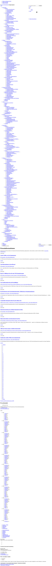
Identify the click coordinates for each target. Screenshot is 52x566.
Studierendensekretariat (10, 63)
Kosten (7, 57)
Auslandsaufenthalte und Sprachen (12, 198)
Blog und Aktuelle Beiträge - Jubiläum (12, 29)
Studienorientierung (7, 158)
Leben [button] (3, 101)
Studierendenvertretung (10, 25)
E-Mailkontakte (2, 553)
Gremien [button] (5, 23)
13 (2, 356)
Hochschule (4, 125)
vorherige (3, 344)
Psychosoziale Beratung (10, 68)
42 (2, 382)
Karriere (3, 232)
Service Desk (8, 179)
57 (2, 396)
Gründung (8, 83)
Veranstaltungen (9, 31)
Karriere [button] (3, 114)
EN (31, 10)
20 (2, 362)
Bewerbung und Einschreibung (9, 170)
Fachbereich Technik (9, 139)
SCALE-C (6, 218)
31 (2, 372)
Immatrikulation (9, 54)
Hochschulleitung (9, 16)
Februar (5, 430)
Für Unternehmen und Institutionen (12, 120)
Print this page (2, 400)
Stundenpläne (8, 73)
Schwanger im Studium (10, 108)
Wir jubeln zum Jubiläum (10, 28)
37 (2, 378)
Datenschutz (4, 526)
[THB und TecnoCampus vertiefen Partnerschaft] (15, 330)
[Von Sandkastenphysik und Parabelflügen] (16, 284)
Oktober (5, 423)
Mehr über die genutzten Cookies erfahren (7, 564)
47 (2, 387)
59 (2, 398)
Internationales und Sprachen (11, 35)
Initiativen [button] (6, 110)
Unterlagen (8, 56)
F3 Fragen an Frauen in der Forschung (12, 98)
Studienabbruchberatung (10, 66)
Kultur (5, 104)
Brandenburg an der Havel (8, 102)
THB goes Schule (9, 159)
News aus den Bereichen (10, 9)
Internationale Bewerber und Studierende (13, 64)
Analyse (3, 559)
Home (3, 243)
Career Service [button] (6, 116)
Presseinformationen (9, 10)
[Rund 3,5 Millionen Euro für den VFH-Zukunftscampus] (13, 275)
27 (2, 369)
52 (2, 391)
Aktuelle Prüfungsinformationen (11, 70)
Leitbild (7, 13)
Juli (5, 414)
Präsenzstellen (8, 36)
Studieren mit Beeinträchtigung (11, 67)
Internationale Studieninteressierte (11, 169)
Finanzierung (8, 82)
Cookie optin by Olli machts (4, 565)
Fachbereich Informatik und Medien (12, 21)
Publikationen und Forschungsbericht (10, 91)
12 (2, 355)
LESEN (1, 260)
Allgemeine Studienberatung (11, 62)
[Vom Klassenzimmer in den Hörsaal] (7, 266)
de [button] (29, 8)
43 (2, 383)
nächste (3, 399)
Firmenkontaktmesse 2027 (10, 119)
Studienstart (8, 78)
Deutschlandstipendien (10, 96)
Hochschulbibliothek (9, 37)
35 (2, 376)
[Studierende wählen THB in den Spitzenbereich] (9, 339)
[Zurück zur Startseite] (4, 4)
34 (2, 375)
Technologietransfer (9, 93)
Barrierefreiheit (4, 528)
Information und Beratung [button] (8, 60)
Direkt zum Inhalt (5, 2)
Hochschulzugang (9, 55)
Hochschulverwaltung (10, 17)
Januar (5, 419)
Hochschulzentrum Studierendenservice (12, 33)
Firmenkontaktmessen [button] (7, 118)
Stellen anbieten (9, 95)
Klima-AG (8, 111)
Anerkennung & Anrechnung (11, 65)
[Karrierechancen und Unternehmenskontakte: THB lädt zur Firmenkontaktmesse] (9, 293)
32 (2, 373)
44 (2, 384)
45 (2, 385)
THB (1, 5)
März (5, 429)
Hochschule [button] (4, 7)
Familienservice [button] (6, 106)
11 (2, 354)
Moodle (3, 532)
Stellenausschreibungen (8, 115)
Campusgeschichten (9, 11)
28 (2, 370)
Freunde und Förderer (10, 19)
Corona (7, 227)
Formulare (8, 59)
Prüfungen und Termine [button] (8, 69)
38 (2, 379)
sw (29, 7)
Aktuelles (6, 126)
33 (2, 374)
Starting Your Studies (9, 79)
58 (2, 397)
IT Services (8, 39)
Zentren (5, 150)
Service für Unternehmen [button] (8, 92)
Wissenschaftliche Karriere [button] (8, 97)
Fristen (7, 58)
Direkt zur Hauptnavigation (6, 1)
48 (2, 388)
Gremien (5, 141)
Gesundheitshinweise (7, 112)
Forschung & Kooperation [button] (6, 87)
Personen (3, 533)
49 (2, 389)
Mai (5, 416)
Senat (7, 24)
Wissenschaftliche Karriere (8, 215)
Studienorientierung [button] (7, 41)
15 (2, 358)
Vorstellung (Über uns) (8, 130)
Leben (3, 219)
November (6, 422)
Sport (5, 105)
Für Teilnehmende (9, 121)
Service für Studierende (8, 195)
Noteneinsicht (8, 72)
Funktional (3, 558)
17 (2, 360)
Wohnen (5, 103)
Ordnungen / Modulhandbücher (11, 76)
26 (2, 368)
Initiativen (6, 228)
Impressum (4, 525)
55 (2, 394)
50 (2, 390)
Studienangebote (7, 163)
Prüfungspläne (8, 188)
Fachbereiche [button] (6, 20)
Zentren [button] (5, 32)
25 (2, 367)
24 (2, 366)
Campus (7, 14)
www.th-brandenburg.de (4, 554)
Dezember (6, 421)
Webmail (3, 531)
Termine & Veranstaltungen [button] (8, 30)
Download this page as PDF (9, 400)
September (6, 424)
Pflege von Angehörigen (10, 107)
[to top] (0, 523)
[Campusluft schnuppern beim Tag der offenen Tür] (18, 302)
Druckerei (8, 85)
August (5, 413)
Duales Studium (9, 50)
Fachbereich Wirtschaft (10, 140)
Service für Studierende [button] (8, 77)
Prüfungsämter (8, 71)
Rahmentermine (9, 74)
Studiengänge (8, 46)
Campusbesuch (8, 42)
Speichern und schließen (21, 563)
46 (2, 386)
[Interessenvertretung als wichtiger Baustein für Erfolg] (7, 311)
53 (2, 392)
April (5, 417)
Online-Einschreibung (10, 53)
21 (2, 363)
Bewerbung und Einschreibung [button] (9, 52)
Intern (30, 11)
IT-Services (8, 86)
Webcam (3, 527)
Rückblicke (8, 122)
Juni (5, 415)
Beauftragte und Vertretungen (11, 18)
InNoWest (6, 217)
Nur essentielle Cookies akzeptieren (12, 563)
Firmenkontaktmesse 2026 (10, 237)
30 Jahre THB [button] (6, 26)
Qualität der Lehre (9, 38)
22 (2, 364)
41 (2, 381)
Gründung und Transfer (10, 34)
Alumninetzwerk (7, 113)
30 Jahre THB (6, 144)
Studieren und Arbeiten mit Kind (11, 109)
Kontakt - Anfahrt (5, 524)
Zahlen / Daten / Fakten (10, 15)
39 (2, 380)
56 (2, 395)
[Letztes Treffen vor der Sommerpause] (7, 257)
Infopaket (8, 44)
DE (31, 9)
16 (2, 359)
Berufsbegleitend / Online (10, 49)
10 (2, 353)
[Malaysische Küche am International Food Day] (13, 320)
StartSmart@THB (9, 178)
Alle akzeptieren (3, 563)
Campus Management (5, 536)
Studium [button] (3, 40)
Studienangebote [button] (7, 45)
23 (2, 365)
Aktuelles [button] (6, 8)
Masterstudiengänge (9, 48)
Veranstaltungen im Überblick (11, 43)
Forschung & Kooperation (6, 205)
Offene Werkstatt (7, 99)
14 (2, 357)
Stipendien (8, 80)
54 (2, 393)
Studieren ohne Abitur (10, 168)
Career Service (8, 81)
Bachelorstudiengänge (10, 47)
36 (2, 377)
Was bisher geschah (9, 27)
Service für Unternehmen (8, 210)
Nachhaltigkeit (8, 129)
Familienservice (6, 224)
